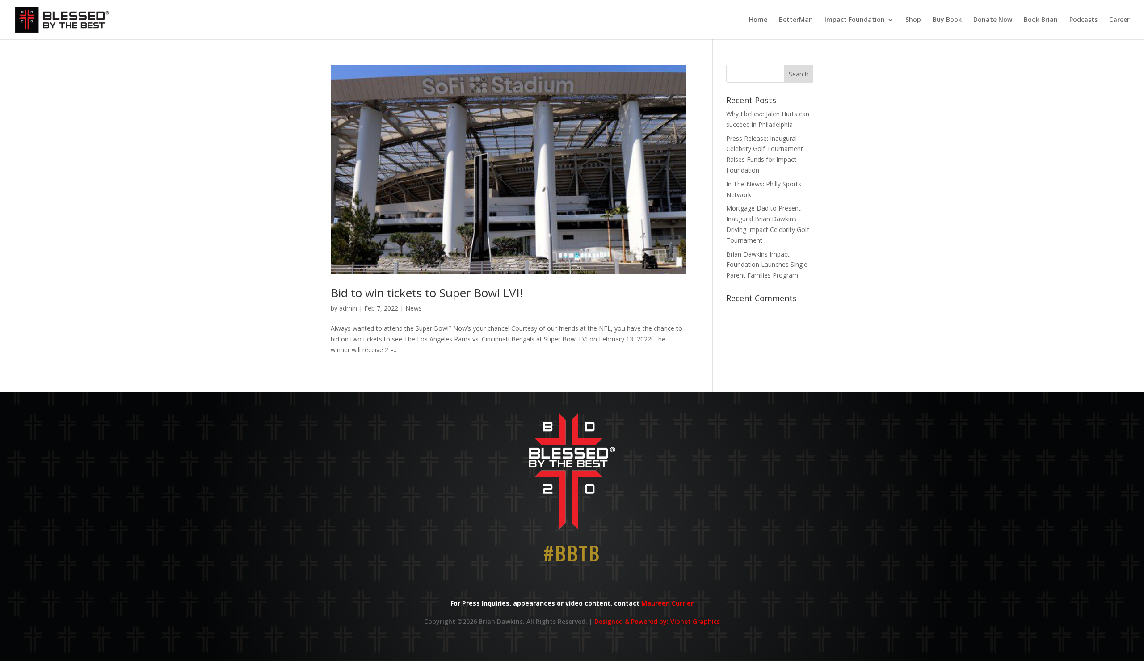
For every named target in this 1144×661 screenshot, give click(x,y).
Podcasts (1083, 20)
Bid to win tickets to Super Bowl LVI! (427, 293)
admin (348, 308)
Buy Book (947, 20)
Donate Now (992, 20)
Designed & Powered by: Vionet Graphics (657, 621)
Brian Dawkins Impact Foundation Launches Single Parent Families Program (767, 265)
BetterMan (796, 20)
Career (1119, 20)
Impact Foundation (854, 20)
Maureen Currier (667, 603)
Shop (913, 20)
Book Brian (1041, 20)
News (413, 308)
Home (758, 20)
